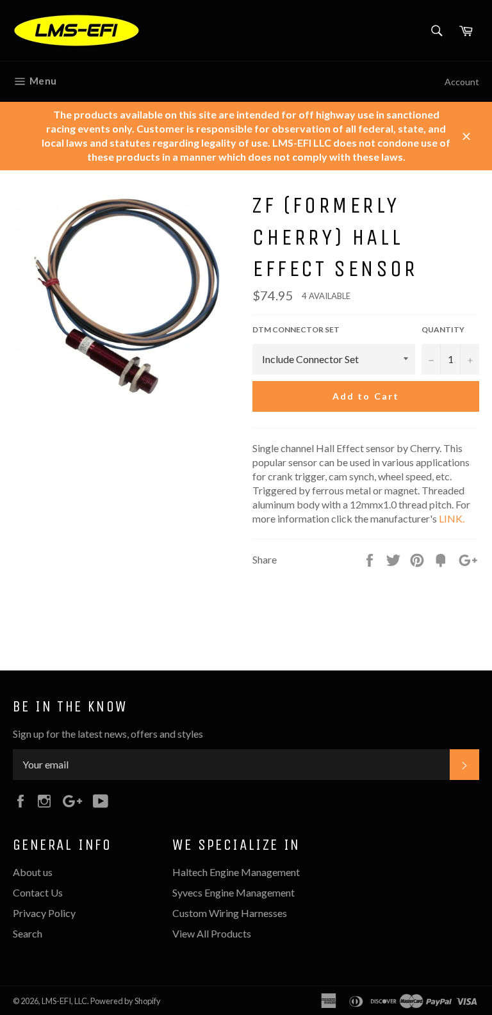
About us (33, 872)
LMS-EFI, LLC (64, 1001)
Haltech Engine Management (236, 872)
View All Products (211, 933)
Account (462, 81)
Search (27, 933)
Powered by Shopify (125, 1001)
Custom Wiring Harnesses (229, 913)
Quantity (443, 329)
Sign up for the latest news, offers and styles (108, 733)
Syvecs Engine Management (233, 892)
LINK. (451, 518)
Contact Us (38, 892)
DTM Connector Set (296, 329)
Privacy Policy (44, 913)
